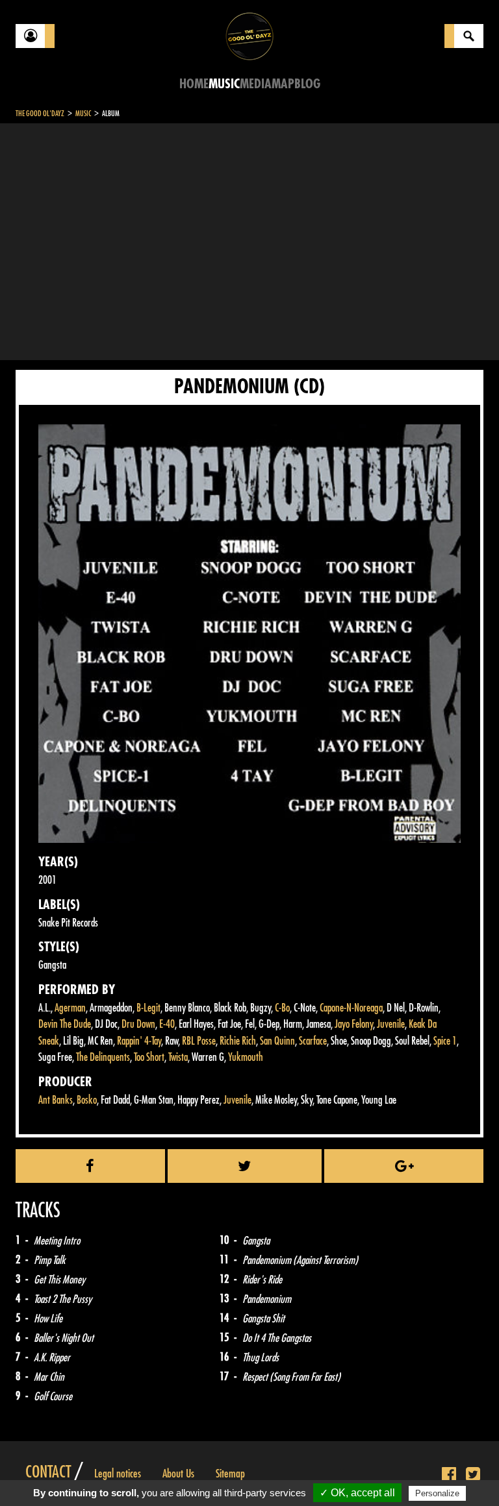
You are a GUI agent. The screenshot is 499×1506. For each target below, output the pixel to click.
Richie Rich (238, 1041)
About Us (178, 1473)
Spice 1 (445, 1041)
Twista (178, 1057)
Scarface (313, 1041)
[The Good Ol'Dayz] (249, 35)
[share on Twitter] (245, 1166)
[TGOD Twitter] (473, 1474)
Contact (48, 1472)
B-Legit (148, 1008)
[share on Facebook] (90, 1166)
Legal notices (117, 1473)
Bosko (87, 1100)
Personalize (437, 1493)
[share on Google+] (403, 1166)
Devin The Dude (64, 1024)
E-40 (167, 1024)
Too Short (149, 1057)
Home (194, 84)
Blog (307, 84)
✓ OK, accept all (357, 1492)
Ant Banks (55, 1100)
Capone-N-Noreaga (351, 1008)
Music (224, 84)
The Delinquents (103, 1057)
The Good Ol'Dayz (40, 113)
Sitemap (230, 1473)
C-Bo (282, 1008)
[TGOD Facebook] (449, 1474)
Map (283, 84)
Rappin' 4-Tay (139, 1041)
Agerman (70, 1008)
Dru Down (138, 1024)
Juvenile (391, 1024)
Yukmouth (245, 1057)
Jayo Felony (354, 1024)
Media (256, 84)
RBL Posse (199, 1041)
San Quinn (277, 1041)
